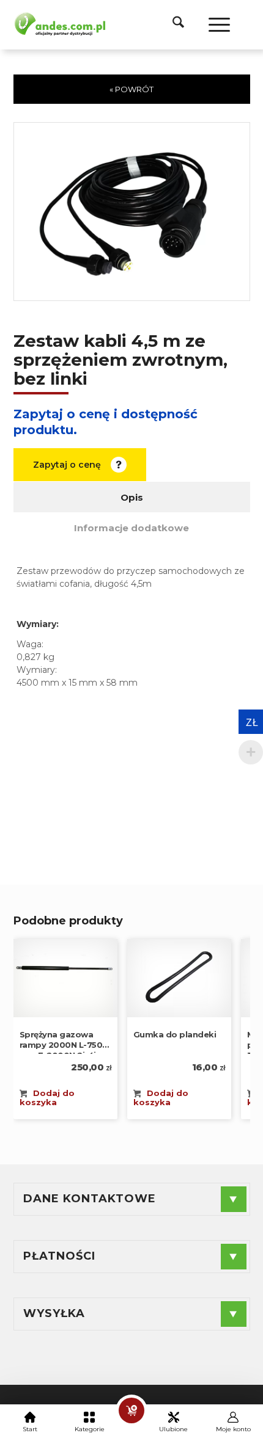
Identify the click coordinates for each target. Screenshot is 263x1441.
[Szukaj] (172, 24)
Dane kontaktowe (89, 1198)
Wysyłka (54, 1313)
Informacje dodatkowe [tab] (131, 528)
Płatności (59, 1256)
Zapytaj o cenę (67, 464)
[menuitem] (172, 24)
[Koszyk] (131, 1410)
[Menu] (213, 24)
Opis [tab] (131, 497)
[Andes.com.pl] (59, 23)
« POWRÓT (131, 89)
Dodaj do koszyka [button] (47, 1097)
